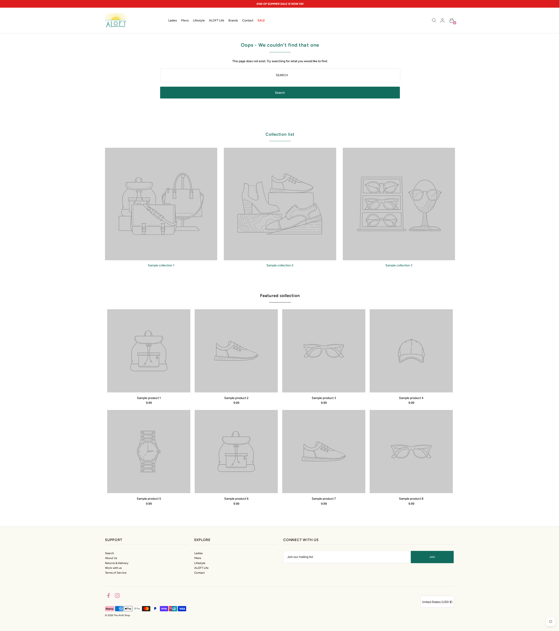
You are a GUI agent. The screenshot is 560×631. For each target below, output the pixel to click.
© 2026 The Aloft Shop (117, 615)
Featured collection (280, 295)
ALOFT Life (201, 567)
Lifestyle (199, 563)
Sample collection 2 (279, 265)
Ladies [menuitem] (172, 20)
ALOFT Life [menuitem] (216, 20)
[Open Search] (434, 20)
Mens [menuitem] (185, 20)
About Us (111, 558)
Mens (197, 558)
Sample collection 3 (398, 265)
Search (109, 553)
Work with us (113, 567)
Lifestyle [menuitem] (199, 20)
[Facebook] (108, 596)
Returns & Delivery (116, 563)
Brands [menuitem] (233, 20)
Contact (199, 572)
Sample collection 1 (161, 265)
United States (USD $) (437, 602)
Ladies (198, 553)
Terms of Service (115, 572)
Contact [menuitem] (247, 20)
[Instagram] (117, 596)
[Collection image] (161, 258)
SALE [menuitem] (261, 20)
